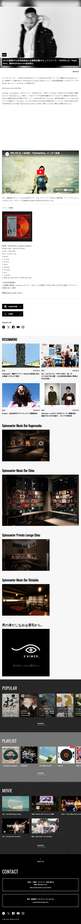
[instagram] (23, 328)
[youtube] (18, 328)
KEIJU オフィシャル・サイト (12, 293)
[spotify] (3, 328)
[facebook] (13, 328)
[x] (8, 328)
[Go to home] (10, 3)
